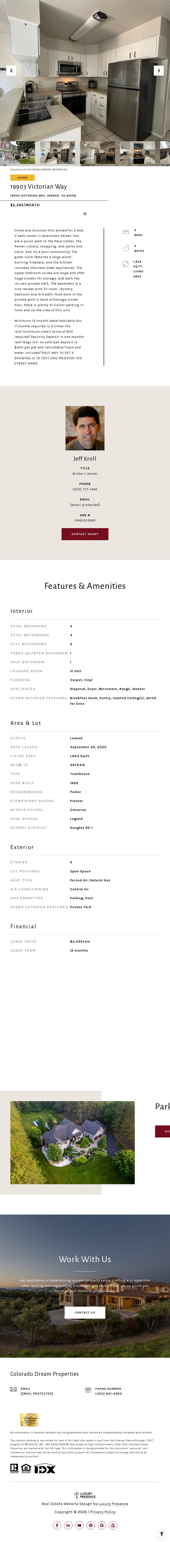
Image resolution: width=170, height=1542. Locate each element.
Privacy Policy (102, 1512)
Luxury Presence (113, 1503)
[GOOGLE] (102, 1525)
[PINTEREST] (90, 1525)
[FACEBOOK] (57, 1525)
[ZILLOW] (113, 1525)
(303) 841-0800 (108, 1393)
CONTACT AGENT (85, 534)
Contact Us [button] (85, 1312)
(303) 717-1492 (85, 489)
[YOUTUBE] (79, 1525)
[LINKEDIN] (68, 1525)
